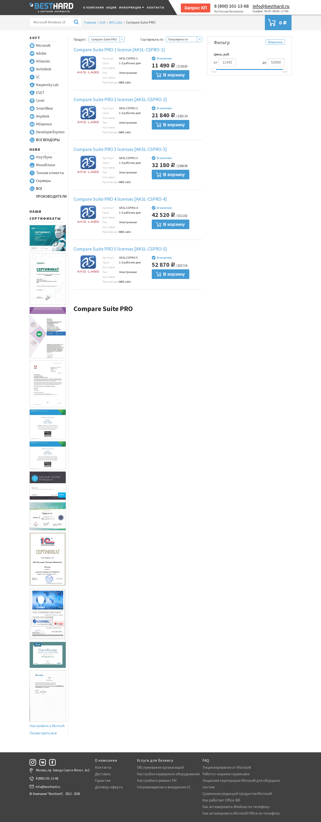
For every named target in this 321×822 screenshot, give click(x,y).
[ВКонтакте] (43, 762)
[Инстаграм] (34, 762)
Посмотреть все (43, 732)
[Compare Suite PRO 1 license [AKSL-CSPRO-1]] (88, 65)
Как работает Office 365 (221, 800)
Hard (35, 149)
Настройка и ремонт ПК (157, 780)
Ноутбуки (44, 157)
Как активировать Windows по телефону (235, 806)
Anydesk (42, 116)
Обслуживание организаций (160, 767)
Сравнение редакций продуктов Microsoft (237, 793)
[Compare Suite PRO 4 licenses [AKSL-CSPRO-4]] (88, 214)
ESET (40, 92)
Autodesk (43, 69)
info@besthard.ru (271, 6)
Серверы (43, 180)
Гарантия (102, 780)
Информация (130, 7)
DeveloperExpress (50, 132)
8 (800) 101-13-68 (231, 6)
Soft (34, 37)
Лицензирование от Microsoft (226, 767)
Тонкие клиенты (50, 172)
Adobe (41, 53)
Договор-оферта (109, 787)
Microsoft (43, 45)
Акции (111, 7)
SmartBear (44, 108)
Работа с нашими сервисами (226, 774)
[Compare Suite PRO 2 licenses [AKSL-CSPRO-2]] (88, 115)
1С (38, 76)
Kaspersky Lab (47, 84)
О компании (93, 7)
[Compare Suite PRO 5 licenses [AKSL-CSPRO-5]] (88, 264)
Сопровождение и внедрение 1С (164, 787)
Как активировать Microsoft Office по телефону (241, 813)
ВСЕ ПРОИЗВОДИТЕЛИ (51, 192)
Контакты (155, 7)
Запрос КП (195, 7)
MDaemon (44, 124)
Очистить (275, 42)
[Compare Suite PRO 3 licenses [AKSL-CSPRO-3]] (88, 165)
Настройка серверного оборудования (168, 774)
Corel (40, 100)
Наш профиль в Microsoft (47, 726)
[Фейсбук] (53, 762)
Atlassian (43, 61)
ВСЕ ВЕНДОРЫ (48, 139)
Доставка (102, 774)
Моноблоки (45, 165)
